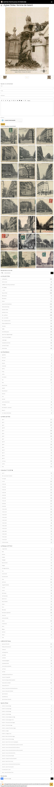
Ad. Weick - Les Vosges (27, 730)
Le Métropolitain (27, 279)
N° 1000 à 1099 (27, 509)
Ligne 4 (27, 430)
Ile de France (27, 582)
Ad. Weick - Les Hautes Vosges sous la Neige (27, 716)
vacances (23, 784)
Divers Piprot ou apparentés (27, 612)
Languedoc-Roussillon (27, 584)
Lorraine (27, 590)
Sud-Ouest (27, 671)
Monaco (27, 634)
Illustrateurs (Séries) (27, 309)
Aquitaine (27, 554)
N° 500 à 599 (27, 495)
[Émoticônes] (25, 100)
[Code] (23, 100)
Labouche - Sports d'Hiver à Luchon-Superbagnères (27, 741)
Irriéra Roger (27, 404)
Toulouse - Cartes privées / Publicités (27, 691)
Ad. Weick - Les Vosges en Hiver (27, 733)
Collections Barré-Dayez (27, 306)
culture (25, 785)
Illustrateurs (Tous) (27, 312)
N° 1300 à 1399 (27, 517)
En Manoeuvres (27, 623)
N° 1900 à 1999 (27, 534)
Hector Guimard (27, 281)
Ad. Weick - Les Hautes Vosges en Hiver (27, 719)
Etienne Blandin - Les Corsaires (27, 407)
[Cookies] (2, 784)
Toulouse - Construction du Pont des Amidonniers (27, 688)
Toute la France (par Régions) (27, 337)
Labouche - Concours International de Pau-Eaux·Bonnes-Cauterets (27, 744)
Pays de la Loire (27, 598)
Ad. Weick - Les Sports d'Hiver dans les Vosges (27, 728)
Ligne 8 (27, 444)
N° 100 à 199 (27, 484)
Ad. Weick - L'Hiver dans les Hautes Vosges (27, 722)
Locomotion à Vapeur (27, 345)
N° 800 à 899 (27, 503)
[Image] (20, 100)
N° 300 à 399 (27, 489)
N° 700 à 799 (27, 500)
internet (17, 785)
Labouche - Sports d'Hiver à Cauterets (27, 766)
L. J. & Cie (27, 290)
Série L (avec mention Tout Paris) (27, 475)
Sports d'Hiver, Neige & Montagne (27, 334)
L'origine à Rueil (27, 548)
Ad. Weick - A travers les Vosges (27, 705)
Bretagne (27, 565)
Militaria (27, 301)
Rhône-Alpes (27, 609)
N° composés (27, 478)
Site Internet (3, 95)
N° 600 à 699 (27, 498)
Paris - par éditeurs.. (27, 315)
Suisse (27, 637)
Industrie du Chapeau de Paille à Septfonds (27, 679)
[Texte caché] (18, 100)
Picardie (27, 604)
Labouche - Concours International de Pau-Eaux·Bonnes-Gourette (27, 750)
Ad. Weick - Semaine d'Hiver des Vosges (27, 739)
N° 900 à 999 (27, 506)
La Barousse (27, 649)
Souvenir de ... (27, 615)
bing (46, 784)
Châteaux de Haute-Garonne (27, 646)
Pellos (27, 382)
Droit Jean (27, 360)
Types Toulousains (27, 693)
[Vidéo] (21, 100)
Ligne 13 (27, 458)
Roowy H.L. (27, 410)
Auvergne (27, 557)
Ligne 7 (27, 438)
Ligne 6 (27, 436)
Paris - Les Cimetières (27, 317)
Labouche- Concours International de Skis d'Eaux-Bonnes (27, 764)
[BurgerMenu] (51, 2)
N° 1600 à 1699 (27, 525)
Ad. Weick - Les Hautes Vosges (27, 714)
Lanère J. (27, 374)
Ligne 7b (27, 441)
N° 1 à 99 (27, 481)
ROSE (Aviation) (27, 295)
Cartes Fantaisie (27, 348)
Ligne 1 (27, 419)
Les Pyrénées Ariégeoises (27, 660)
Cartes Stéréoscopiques (27, 331)
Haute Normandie (27, 576)
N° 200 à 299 (27, 486)
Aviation (27, 620)
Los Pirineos (27, 668)
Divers (27, 466)
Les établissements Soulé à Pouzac (27, 674)
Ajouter (2, 124)
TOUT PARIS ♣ (27, 287)
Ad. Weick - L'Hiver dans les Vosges (27, 725)
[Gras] (2, 100)
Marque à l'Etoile (27, 292)
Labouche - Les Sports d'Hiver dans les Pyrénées (27, 758)
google (7, 784)
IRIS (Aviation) (27, 298)
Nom (1, 85)
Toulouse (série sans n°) (27, 685)
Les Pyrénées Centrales (27, 663)
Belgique (27, 629)
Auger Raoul (27, 354)
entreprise (3, 785)
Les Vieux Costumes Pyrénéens (27, 666)
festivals (11, 784)
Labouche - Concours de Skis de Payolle (27, 755)
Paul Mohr (27, 399)
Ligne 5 (27, 433)
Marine (27, 626)
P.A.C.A (27, 607)
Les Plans (27, 463)
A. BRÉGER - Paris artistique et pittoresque (27, 284)
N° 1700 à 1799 (27, 528)
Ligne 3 (27, 425)
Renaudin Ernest (27, 385)
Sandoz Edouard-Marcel (27, 401)
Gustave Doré (27, 365)
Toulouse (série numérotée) (27, 682)
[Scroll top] (51, 784)
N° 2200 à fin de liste (27, 542)
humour (18, 784)
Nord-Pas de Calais (27, 595)
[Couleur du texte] (9, 100)
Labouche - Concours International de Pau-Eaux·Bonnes (27, 747)
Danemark (27, 631)
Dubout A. (27, 363)
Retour (27, 77)
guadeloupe (13, 785)
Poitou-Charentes (27, 601)
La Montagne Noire (27, 652)
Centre (27, 579)
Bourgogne (27, 559)
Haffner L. (27, 368)
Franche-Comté (27, 573)
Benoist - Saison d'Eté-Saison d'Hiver (27, 772)
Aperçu (29, 100)
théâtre (37, 784)
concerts (33, 784)
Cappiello (27, 388)
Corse (27, 571)
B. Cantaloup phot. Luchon (27, 769)
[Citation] (12, 100)
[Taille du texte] (7, 100)
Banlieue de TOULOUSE (27, 644)
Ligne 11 (27, 452)
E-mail (2, 90)
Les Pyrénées (27, 657)
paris (49, 784)
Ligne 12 (27, 455)
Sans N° (27, 473)
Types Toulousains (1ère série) (27, 699)
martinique (8, 785)
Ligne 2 (27, 422)
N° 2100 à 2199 (27, 539)
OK (52, 273)
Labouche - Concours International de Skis (27, 752)
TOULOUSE (27, 326)
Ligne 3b (27, 427)
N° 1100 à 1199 (27, 511)
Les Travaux (27, 461)
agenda (15, 784)
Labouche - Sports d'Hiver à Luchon (27, 761)
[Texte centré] (14, 100)
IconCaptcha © (20, 121)
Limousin (27, 587)
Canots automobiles (27, 618)
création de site (28, 784)
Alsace (27, 551)
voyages (21, 785)
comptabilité (42, 784)
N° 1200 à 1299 (27, 514)
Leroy (27, 396)
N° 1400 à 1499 (27, 520)
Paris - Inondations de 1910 (27, 320)
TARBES (27, 328)
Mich (27, 379)
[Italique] (4, 100)
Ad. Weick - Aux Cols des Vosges (27, 708)
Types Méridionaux (27, 696)
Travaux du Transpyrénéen (27, 677)
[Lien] (16, 100)
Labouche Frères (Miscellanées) (27, 304)
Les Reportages (27, 340)
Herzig (27, 371)
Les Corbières (27, 655)
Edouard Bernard (27, 390)
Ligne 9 (27, 447)
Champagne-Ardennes (27, 568)
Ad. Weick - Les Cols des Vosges (27, 711)
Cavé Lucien (27, 357)
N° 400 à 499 (27, 492)
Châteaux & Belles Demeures (27, 323)
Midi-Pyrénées (27, 593)
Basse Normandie (27, 562)
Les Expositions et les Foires (27, 342)
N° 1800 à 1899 (27, 531)
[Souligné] (6, 100)
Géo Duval (27, 393)
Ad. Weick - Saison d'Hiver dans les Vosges (27, 736)
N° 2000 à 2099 (27, 536)
